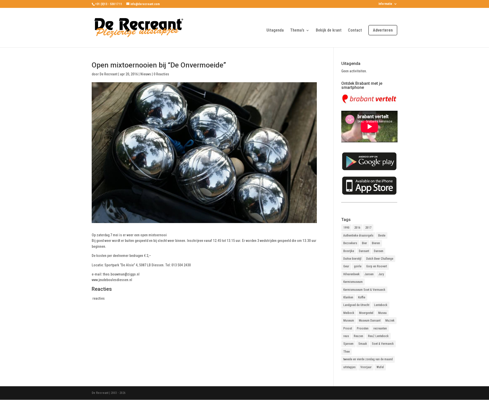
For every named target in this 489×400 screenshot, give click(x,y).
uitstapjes (349, 367)
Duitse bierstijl (352, 258)
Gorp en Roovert (376, 266)
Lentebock (380, 305)
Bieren (376, 243)
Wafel (380, 367)
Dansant (364, 251)
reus (346, 336)
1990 (346, 227)
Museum (348, 320)
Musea (382, 313)
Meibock (348, 313)
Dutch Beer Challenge (379, 258)
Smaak (362, 344)
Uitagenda (275, 31)
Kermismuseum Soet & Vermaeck (364, 290)
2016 (357, 227)
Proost (347, 328)
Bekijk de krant (329, 31)
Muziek (390, 320)
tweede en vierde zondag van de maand (368, 359)
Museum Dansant (370, 320)
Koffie (361, 297)
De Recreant (108, 74)
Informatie (385, 4)
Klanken (348, 297)
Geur (346, 266)
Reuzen (358, 336)
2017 (368, 227)
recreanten (380, 328)
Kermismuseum (353, 282)
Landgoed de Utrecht (356, 305)
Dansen (378, 251)
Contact (355, 31)
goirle (357, 266)
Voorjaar (366, 367)
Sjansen (348, 344)
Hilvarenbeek (351, 274)
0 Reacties (161, 74)
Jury (381, 274)
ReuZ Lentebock (378, 336)
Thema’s (297, 31)
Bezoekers (350, 243)
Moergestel (366, 313)
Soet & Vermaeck (383, 344)
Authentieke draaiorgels (358, 235)
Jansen (369, 274)
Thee (346, 351)
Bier (364, 243)
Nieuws (145, 74)
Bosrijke (348, 251)
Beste (381, 235)
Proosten (363, 328)
